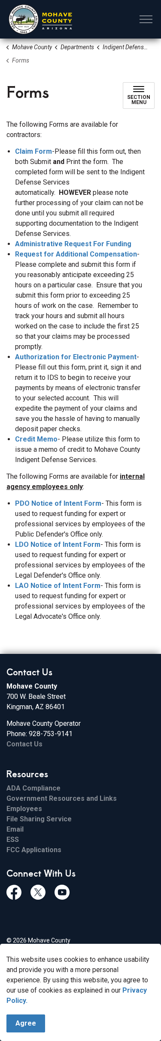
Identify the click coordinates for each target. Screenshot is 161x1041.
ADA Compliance (33, 788)
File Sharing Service (39, 819)
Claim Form (33, 151)
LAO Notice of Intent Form (57, 586)
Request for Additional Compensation (76, 254)
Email (15, 829)
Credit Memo (36, 439)
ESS (12, 839)
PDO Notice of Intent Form (58, 503)
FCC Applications (33, 850)
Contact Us (24, 744)
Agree (25, 1023)
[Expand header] (146, 19)
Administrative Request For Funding (73, 244)
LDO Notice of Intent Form (57, 544)
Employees (24, 809)
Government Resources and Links (61, 798)
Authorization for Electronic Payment (76, 357)
